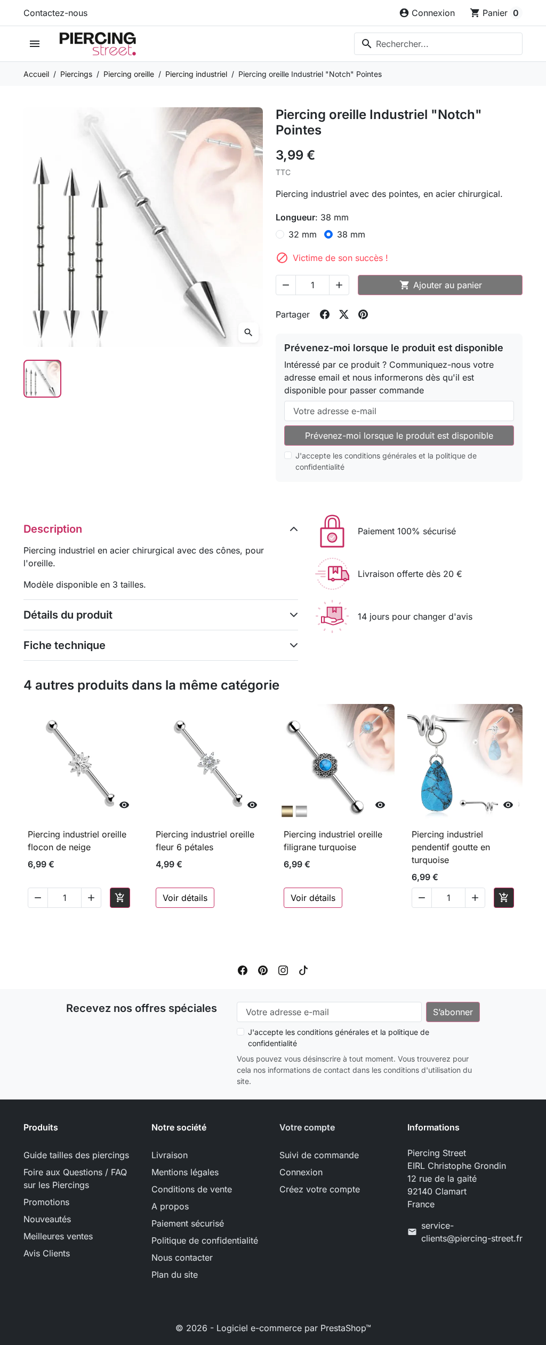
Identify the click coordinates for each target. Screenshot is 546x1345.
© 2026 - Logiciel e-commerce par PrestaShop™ (273, 1328)
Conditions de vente (191, 1189)
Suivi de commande (319, 1155)
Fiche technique (64, 645)
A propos (170, 1206)
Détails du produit (68, 614)
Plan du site (174, 1274)
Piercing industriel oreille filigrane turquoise (333, 840)
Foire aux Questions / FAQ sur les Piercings (75, 1178)
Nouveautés (47, 1219)
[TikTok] (303, 969)
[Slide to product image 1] (42, 379)
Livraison (169, 1155)
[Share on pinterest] (363, 314)
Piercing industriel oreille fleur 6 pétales (205, 840)
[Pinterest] (263, 969)
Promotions (46, 1202)
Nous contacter (182, 1257)
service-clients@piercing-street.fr (472, 1232)
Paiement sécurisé (187, 1223)
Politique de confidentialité (204, 1240)
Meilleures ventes (58, 1236)
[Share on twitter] (343, 314)
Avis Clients (46, 1253)
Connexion (301, 1172)
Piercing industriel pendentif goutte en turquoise (451, 847)
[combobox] (438, 44)
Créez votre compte (319, 1189)
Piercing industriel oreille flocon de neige (77, 840)
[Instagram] (283, 969)
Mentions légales (185, 1172)
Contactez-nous (55, 12)
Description (52, 529)
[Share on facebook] (324, 314)
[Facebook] (243, 969)
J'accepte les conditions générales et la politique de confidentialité (386, 461)
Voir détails (185, 897)
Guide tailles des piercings (76, 1155)
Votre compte (307, 1127)
